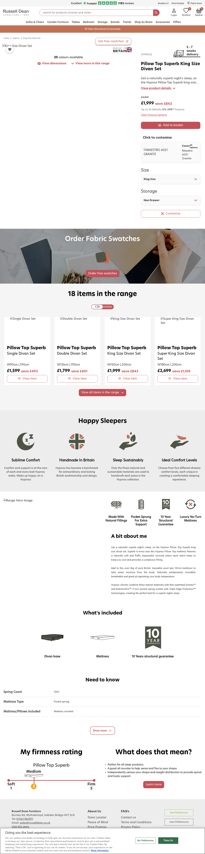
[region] (102, 841)
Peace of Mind (98, 822)
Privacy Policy (130, 827)
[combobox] (171, 179)
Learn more (154, 784)
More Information (100, 851)
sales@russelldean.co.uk (35, 823)
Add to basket (173, 125)
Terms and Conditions (136, 822)
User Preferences (179, 822)
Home (6, 38)
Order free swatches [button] (102, 273)
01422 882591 (24, 819)
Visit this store (21, 826)
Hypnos (16, 38)
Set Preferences (179, 812)
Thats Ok (168, 840)
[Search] (156, 12)
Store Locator (97, 817)
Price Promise (97, 827)
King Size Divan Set (32, 38)
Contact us (128, 817)
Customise (173, 213)
